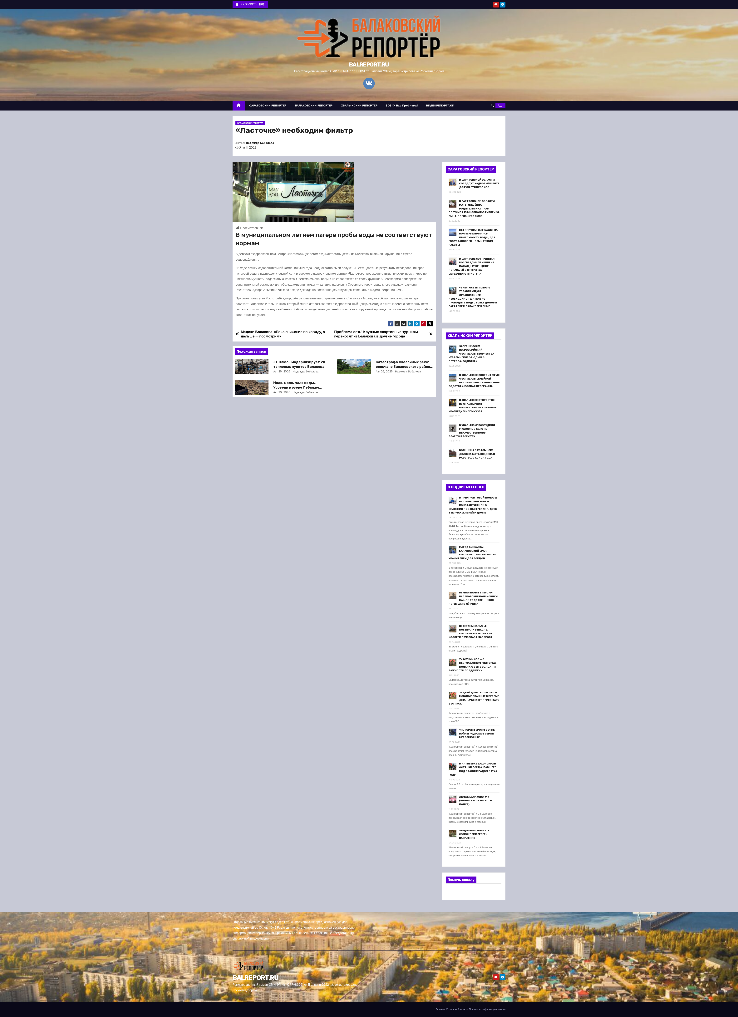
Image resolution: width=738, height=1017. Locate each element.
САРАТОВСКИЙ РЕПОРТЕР (268, 105)
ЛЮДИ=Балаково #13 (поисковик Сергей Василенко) (474, 834)
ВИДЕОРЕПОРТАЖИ (440, 105)
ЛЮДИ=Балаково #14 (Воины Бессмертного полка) (475, 800)
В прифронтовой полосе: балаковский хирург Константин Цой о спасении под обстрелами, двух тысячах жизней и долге (473, 505)
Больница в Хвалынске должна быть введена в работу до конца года (477, 454)
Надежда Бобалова (260, 143)
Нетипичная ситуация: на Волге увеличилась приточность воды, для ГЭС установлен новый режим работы (473, 237)
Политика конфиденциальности (487, 1009)
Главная (440, 1009)
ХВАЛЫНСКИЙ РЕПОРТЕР (359, 105)
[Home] (239, 106)
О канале (451, 1009)
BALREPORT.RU (369, 64)
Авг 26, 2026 (281, 371)
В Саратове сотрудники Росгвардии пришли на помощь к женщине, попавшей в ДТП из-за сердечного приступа (471, 266)
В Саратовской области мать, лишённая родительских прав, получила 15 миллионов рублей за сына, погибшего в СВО (474, 209)
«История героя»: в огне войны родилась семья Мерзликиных (477, 733)
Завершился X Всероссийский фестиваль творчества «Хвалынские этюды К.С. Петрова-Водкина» (471, 354)
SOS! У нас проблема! (402, 105)
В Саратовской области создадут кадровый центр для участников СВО (479, 183)
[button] (492, 105)
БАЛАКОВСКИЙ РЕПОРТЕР (314, 105)
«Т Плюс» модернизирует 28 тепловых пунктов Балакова (299, 364)
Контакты (462, 1009)
